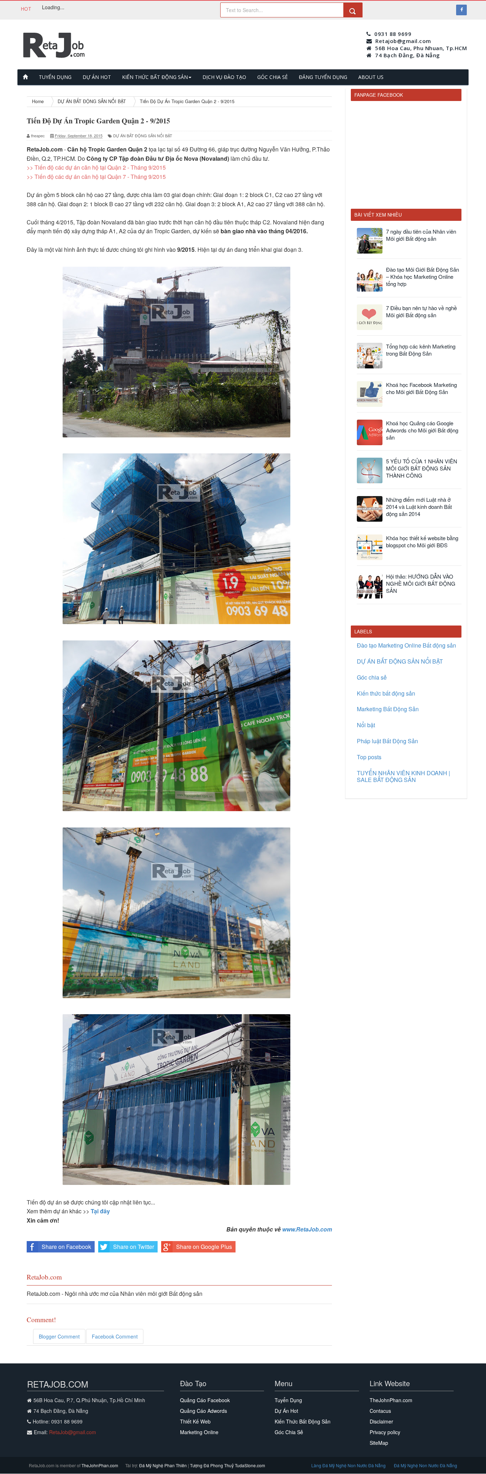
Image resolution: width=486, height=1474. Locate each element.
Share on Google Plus (204, 1246)
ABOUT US (371, 77)
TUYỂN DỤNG (55, 77)
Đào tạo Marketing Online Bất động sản (406, 645)
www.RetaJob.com (307, 1229)
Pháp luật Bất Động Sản (387, 741)
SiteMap (379, 1442)
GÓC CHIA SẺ (272, 77)
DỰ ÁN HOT (97, 77)
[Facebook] (461, 10)
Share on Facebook (66, 1246)
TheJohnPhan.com (391, 1400)
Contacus (380, 1410)
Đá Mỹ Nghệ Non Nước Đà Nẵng (425, 1465)
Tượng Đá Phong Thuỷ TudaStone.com (227, 1465)
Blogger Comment (59, 1336)
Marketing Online (199, 1432)
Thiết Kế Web (195, 1421)
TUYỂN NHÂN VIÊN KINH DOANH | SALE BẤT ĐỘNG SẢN (403, 776)
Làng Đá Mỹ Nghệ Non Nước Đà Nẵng (349, 1465)
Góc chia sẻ (372, 677)
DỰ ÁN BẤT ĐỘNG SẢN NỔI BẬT (142, 135)
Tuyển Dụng (288, 1400)
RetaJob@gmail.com (72, 1432)
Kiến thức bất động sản (386, 693)
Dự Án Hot (286, 1410)
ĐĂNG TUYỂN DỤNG (323, 77)
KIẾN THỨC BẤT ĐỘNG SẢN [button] (155, 77)
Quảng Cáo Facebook (205, 1400)
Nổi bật (366, 725)
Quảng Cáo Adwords (203, 1410)
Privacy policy (385, 1432)
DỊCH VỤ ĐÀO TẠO (224, 77)
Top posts (369, 757)
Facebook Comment (115, 1336)
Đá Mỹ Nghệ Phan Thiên (163, 1465)
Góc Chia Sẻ (289, 1432)
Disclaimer (381, 1421)
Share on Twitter (133, 1246)
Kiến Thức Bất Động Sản (303, 1421)
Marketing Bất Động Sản (388, 709)
